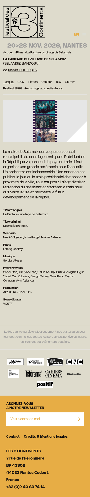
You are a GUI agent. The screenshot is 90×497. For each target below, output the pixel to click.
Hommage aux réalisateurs (44, 88)
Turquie (8, 82)
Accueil (8, 52)
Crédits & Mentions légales (46, 436)
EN (76, 34)
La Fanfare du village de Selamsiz (48, 52)
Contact (13, 436)
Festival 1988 (12, 88)
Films (19, 52)
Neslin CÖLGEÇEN (22, 70)
